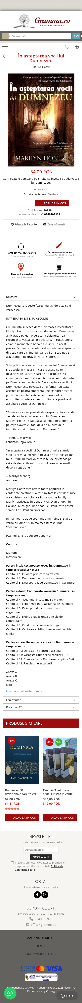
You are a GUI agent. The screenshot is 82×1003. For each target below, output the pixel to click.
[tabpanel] (41, 120)
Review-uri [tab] (14, 707)
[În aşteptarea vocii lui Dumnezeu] (41, 120)
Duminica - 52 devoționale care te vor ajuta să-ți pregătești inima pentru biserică (20, 792)
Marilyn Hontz (41, 67)
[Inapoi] (3, 56)
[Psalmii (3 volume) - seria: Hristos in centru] (60, 760)
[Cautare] (75, 36)
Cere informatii (55, 224)
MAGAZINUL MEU (39, 938)
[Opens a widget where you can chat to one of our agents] (67, 996)
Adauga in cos (54, 203)
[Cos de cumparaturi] (77, 47)
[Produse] (5, 48)
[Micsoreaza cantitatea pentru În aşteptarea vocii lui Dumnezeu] (17, 203)
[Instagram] (44, 894)
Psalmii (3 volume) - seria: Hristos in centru (58, 792)
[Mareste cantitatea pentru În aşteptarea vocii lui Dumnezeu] (29, 203)
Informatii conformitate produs (24, 691)
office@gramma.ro (43, 925)
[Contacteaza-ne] (66, 47)
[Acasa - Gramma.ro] (41, 21)
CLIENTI (40, 946)
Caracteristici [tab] (13, 700)
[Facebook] (37, 894)
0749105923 (43, 919)
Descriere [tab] (11, 297)
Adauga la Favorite (25, 224)
